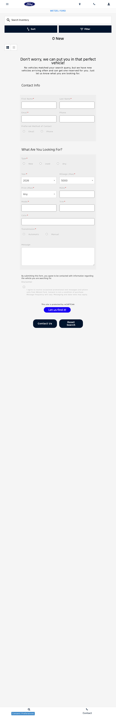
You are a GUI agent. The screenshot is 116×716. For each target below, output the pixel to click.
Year (24, 174)
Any (64, 164)
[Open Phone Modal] (94, 4)
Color (24, 215)
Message (25, 245)
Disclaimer (26, 282)
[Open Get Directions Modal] (79, 4)
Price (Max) (27, 188)
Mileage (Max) (67, 174)
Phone (63, 112)
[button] (45, 323)
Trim (62, 202)
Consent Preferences (23, 713)
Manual (55, 234)
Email (25, 112)
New (31, 164)
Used (47, 164)
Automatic (34, 234)
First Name (27, 99)
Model (25, 202)
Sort (33, 29)
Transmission (28, 229)
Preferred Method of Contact (36, 126)
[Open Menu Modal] (7, 4)
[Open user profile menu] (109, 4)
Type (24, 158)
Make (63, 188)
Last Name (66, 99)
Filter (87, 29)
